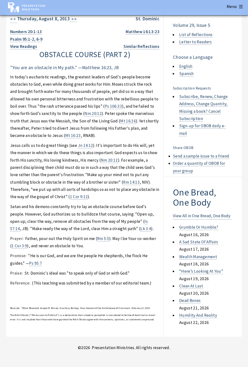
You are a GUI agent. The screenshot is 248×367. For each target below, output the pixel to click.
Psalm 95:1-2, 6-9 (26, 39)
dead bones (190, 300)
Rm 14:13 (131, 182)
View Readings (23, 46)
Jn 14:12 (85, 145)
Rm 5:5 (103, 238)
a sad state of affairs (198, 242)
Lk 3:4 (145, 228)
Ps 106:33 (113, 106)
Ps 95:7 (35, 263)
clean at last (191, 286)
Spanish (186, 73)
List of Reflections (196, 34)
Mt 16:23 (73, 135)
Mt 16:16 (128, 121)
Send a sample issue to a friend (201, 156)
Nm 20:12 (93, 113)
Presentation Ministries (33, 7)
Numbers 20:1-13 (26, 31)
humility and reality (198, 315)
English (185, 66)
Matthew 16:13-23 (142, 31)
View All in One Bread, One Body (202, 215)
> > (73, 19)
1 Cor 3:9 (19, 245)
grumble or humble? (198, 227)
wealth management (198, 256)
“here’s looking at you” (201, 271)
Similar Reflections (141, 46)
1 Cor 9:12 (79, 196)
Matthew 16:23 (96, 67)
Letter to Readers (195, 42)
